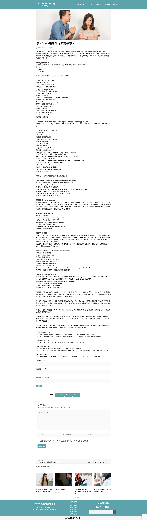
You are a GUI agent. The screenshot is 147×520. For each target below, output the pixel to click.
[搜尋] (114, 512)
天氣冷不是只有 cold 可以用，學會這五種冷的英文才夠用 (83, 492)
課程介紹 (79, 4)
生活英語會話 (73, 507)
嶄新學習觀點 (73, 512)
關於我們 (115, 4)
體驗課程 (107, 4)
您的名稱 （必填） (41, 360)
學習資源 (89, 4)
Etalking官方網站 (102, 503)
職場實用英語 (73, 509)
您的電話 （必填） (41, 369)
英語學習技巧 (73, 505)
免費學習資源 (73, 514)
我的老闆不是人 (60, 489)
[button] (83, 4)
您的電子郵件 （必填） (43, 377)
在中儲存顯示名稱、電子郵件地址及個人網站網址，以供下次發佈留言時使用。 (64, 441)
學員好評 (98, 4)
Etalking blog (46, 3)
